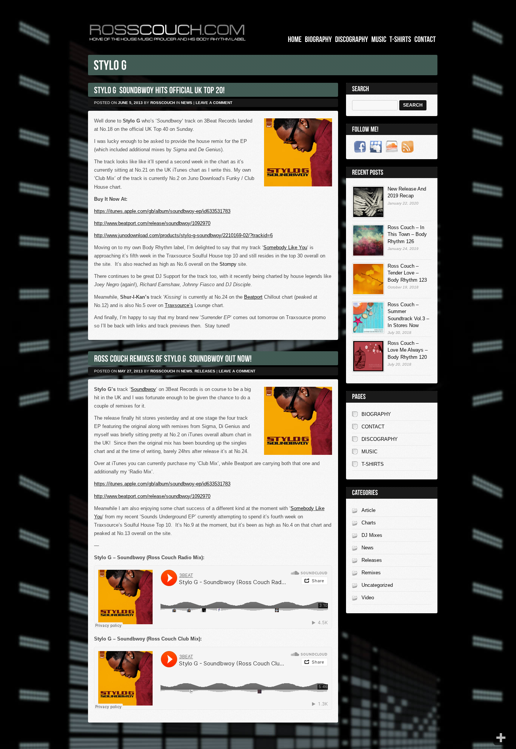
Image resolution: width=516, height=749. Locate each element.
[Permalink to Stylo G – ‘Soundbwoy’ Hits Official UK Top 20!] (159, 90)
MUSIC (369, 451)
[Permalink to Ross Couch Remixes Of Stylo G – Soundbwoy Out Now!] (173, 358)
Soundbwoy (143, 389)
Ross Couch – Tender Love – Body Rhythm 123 (407, 272)
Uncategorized (377, 585)
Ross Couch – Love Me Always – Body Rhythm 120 (408, 350)
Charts (369, 523)
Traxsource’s (179, 305)
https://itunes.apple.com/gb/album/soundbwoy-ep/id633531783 (162, 211)
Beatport (253, 297)
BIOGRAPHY (376, 414)
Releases (205, 371)
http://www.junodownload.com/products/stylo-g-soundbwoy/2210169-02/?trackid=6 (183, 235)
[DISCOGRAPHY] (352, 39)
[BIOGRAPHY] (318, 39)
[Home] (294, 39)
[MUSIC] (379, 39)
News (186, 103)
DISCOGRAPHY (380, 439)
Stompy (227, 264)
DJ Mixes (372, 535)
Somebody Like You (285, 247)
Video (368, 597)
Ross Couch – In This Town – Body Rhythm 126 (407, 234)
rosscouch (162, 103)
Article (368, 510)
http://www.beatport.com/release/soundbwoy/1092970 (152, 223)
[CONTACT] (425, 39)
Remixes (371, 572)
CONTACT (373, 427)
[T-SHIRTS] (400, 39)
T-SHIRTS (373, 464)
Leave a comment (214, 103)
